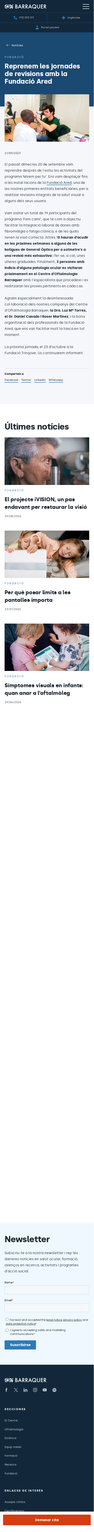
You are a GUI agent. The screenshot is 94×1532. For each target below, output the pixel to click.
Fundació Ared (59, 183)
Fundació (14, 57)
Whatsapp (56, 380)
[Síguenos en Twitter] (16, 1390)
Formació (11, 1455)
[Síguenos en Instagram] (35, 1390)
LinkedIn (40, 380)
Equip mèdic (13, 1447)
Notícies (17, 45)
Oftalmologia (14, 1429)
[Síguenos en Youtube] (45, 1390)
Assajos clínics (15, 1502)
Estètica (10, 1438)
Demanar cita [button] (47, 1520)
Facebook (11, 380)
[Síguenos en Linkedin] (25, 1390)
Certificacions (14, 1510)
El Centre (11, 1420)
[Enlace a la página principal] (25, 6)
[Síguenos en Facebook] (6, 1390)
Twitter (26, 380)
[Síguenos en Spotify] (54, 1390)
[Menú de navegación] (86, 6)
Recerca (10, 1464)
